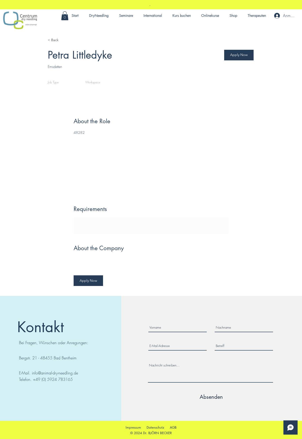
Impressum (133, 427)
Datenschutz (155, 427)
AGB (173, 427)
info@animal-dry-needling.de (55, 373)
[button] (65, 15)
